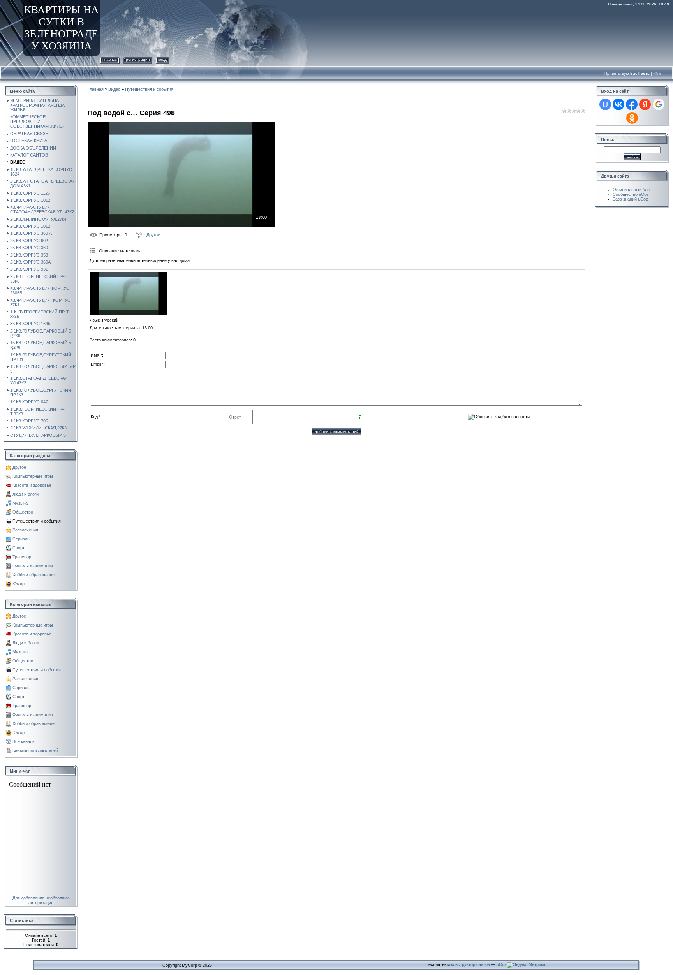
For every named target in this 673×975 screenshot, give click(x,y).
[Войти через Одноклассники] (632, 118)
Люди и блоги (25, 494)
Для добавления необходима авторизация (41, 900)
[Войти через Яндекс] (645, 104)
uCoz (502, 964)
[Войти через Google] (658, 104)
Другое (19, 467)
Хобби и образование (33, 574)
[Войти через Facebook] (632, 104)
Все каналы (23, 741)
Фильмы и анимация (32, 565)
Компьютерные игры (32, 476)
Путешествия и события (36, 521)
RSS (657, 73)
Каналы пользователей (35, 750)
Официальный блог (632, 189)
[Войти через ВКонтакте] (618, 104)
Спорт (18, 548)
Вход (162, 59)
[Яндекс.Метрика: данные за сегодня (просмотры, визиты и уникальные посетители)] (526, 965)
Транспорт (22, 556)
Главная (109, 59)
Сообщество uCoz (631, 194)
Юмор (18, 583)
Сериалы (21, 539)
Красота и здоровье (31, 485)
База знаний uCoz (630, 199)
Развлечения (25, 530)
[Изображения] (128, 293)
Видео (114, 89)
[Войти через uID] (605, 104)
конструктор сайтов (470, 964)
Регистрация (138, 59)
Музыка (20, 503)
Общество (22, 512)
